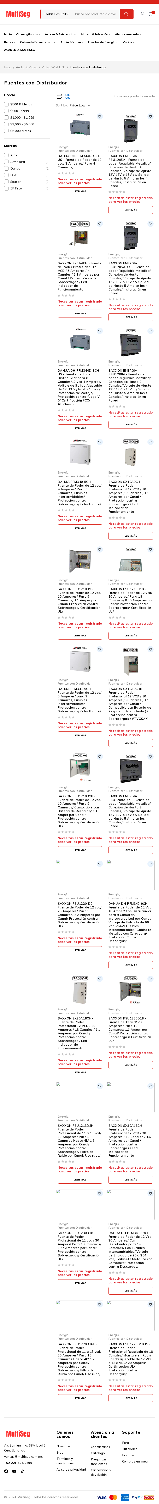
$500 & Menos (21, 104)
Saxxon (30, 182)
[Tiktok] (22, 1471)
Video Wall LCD (53, 67)
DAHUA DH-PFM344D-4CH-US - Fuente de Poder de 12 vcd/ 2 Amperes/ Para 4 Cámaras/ (80, 161)
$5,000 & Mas (20, 131)
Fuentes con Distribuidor (75, 150)
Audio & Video (26, 67)
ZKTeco (30, 188)
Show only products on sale (134, 96)
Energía (63, 147)
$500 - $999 (19, 111)
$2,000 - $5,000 (22, 124)
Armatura (30, 162)
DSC (30, 175)
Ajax (30, 155)
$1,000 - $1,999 (22, 118)
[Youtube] (14, 1471)
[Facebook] (6, 1471)
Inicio (8, 67)
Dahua (30, 168)
